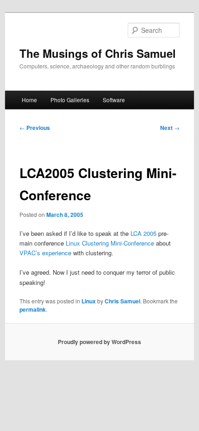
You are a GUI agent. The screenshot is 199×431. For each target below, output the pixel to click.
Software (114, 100)
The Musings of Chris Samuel (97, 53)
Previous (34, 127)
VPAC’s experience (45, 252)
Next (170, 127)
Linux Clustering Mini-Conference (110, 243)
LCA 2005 (143, 233)
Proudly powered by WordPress (99, 342)
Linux (88, 301)
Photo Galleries (69, 100)
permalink (32, 309)
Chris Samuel (122, 301)
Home (29, 100)
